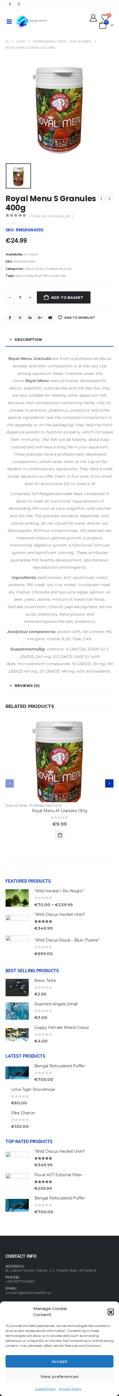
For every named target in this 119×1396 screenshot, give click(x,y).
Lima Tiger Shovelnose (33, 1089)
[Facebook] (10, 4)
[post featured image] (59, 761)
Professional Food (58, 269)
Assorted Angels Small (55, 1004)
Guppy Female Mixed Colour (61, 1027)
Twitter (19, 317)
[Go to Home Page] (7, 41)
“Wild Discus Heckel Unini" (59, 914)
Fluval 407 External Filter (58, 1174)
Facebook (10, 317)
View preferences (59, 1376)
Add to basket (67, 297)
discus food (24, 276)
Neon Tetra (45, 980)
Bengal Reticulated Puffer (59, 1065)
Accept (59, 1361)
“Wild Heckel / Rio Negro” (59, 890)
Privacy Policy (70, 1389)
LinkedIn (30, 317)
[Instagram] (19, 4)
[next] (109, 199)
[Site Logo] (31, 21)
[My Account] (93, 18)
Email (50, 317)
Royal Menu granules (50, 276)
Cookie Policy (45, 1389)
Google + (40, 317)
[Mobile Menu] (9, 22)
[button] (110, 1311)
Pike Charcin (23, 1112)
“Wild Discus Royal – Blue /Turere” (67, 940)
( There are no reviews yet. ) (51, 216)
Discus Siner (34, 269)
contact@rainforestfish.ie (28, 1292)
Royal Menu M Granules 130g (59, 811)
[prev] (101, 199)
